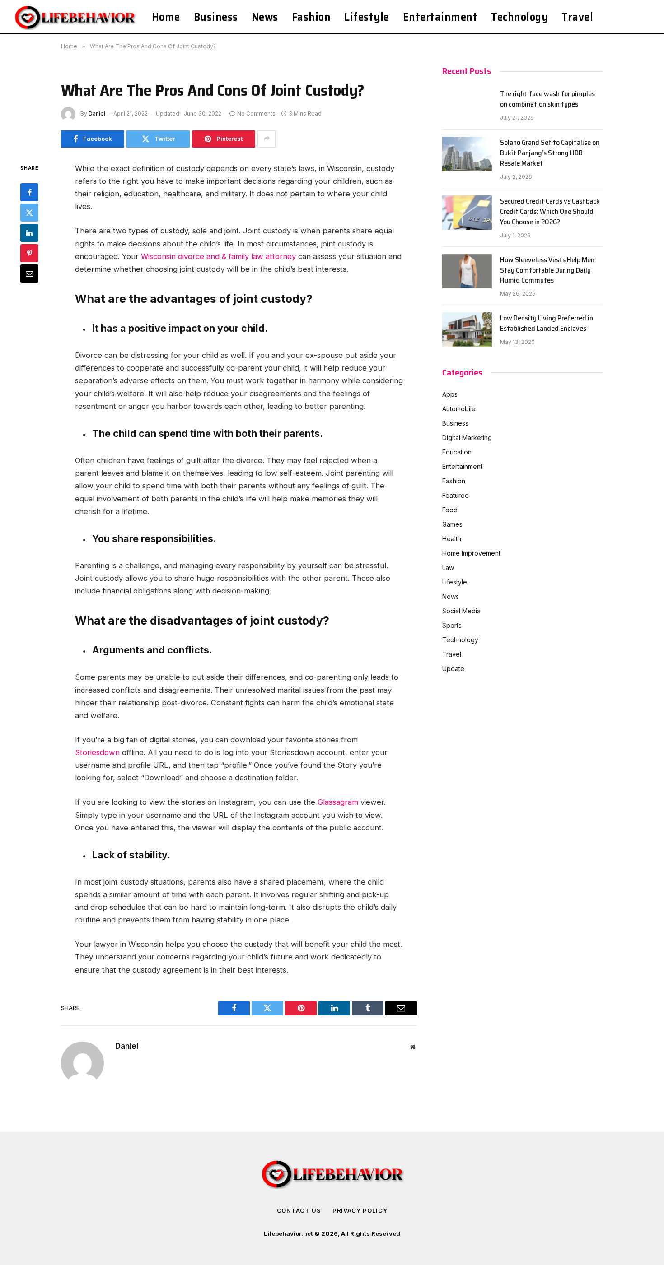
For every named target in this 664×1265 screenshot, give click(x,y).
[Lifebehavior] (76, 17)
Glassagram (338, 801)
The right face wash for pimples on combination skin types (547, 99)
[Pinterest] (29, 253)
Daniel (97, 113)
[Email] (29, 273)
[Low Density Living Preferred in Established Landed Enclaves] (467, 329)
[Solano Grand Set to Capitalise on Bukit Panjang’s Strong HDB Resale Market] (467, 154)
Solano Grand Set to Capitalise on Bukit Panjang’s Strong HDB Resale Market (549, 153)
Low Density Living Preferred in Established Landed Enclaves (546, 323)
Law (448, 567)
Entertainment (440, 17)
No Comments (256, 113)
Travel (577, 17)
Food (450, 510)
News (265, 17)
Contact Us (299, 1210)
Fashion (311, 17)
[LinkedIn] (29, 232)
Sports (452, 625)
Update (453, 668)
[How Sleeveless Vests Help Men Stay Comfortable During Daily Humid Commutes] (467, 271)
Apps (450, 394)
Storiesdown (97, 752)
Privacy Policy (360, 1210)
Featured (455, 495)
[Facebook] (29, 192)
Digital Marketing (467, 437)
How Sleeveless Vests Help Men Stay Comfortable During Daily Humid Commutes (547, 270)
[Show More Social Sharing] (266, 139)
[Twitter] (29, 212)
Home (166, 17)
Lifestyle (366, 17)
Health (451, 538)
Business (216, 17)
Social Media (461, 611)
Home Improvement (471, 553)
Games (452, 524)
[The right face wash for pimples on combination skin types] (467, 105)
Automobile (459, 408)
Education (457, 452)
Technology (519, 17)
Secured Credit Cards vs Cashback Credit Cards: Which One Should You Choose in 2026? (550, 211)
